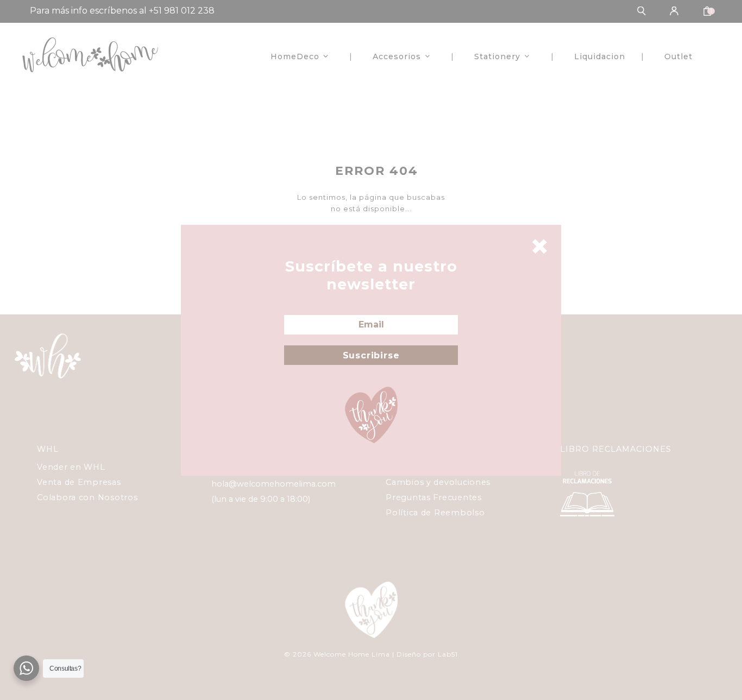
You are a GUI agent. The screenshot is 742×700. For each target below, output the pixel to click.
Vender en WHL (71, 467)
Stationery (497, 56)
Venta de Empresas (79, 482)
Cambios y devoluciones (438, 482)
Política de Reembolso (435, 513)
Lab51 (448, 654)
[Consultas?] (26, 668)
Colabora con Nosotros (87, 497)
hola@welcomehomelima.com (273, 484)
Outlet (678, 56)
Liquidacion (599, 56)
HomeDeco (295, 56)
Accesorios (397, 56)
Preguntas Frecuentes (433, 497)
